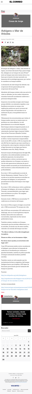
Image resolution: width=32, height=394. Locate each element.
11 (11, 349)
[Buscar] (29, 330)
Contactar (4, 389)
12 (16, 349)
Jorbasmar (16, 18)
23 (3, 356)
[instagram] (18, 377)
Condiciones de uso (16, 389)
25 (12, 356)
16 (3, 352)
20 (20, 352)
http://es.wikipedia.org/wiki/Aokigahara (13, 275)
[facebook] (13, 377)
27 (20, 356)
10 (7, 349)
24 (7, 356)
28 (24, 356)
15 (28, 349)
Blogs (3, 11)
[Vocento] (16, 385)
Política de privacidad (24, 389)
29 (29, 356)
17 (7, 352)
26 (16, 356)
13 (20, 349)
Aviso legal (9, 389)
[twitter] (16, 377)
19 (16, 352)
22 (28, 352)
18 (12, 352)
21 (24, 352)
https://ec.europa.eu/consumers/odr (20, 382)
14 (24, 349)
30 (3, 359)
